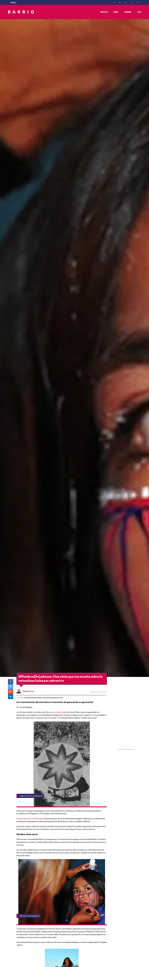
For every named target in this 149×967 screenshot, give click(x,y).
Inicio (17, 697)
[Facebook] (114, 2)
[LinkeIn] (10, 696)
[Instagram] (132, 2)
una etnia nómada (60, 712)
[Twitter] (120, 2)
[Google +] (126, 2)
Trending (22, 697)
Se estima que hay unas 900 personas (30, 819)
